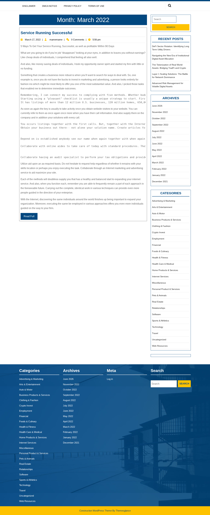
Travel (155, 333)
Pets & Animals (159, 295)
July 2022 (156, 137)
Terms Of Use (96, 6)
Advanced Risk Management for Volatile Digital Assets (167, 85)
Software (156, 314)
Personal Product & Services (166, 289)
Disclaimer (28, 6)
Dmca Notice (49, 6)
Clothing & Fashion (161, 226)
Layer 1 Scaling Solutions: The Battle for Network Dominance (170, 75)
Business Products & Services (166, 220)
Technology (157, 327)
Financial (156, 245)
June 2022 (157, 143)
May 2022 (157, 150)
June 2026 (157, 106)
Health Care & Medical (163, 264)
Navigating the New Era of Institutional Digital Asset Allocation (170, 57)
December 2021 (160, 181)
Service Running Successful (46, 33)
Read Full (29, 216)
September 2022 (160, 124)
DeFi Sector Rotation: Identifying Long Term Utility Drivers (170, 48)
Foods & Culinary (160, 251)
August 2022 (158, 131)
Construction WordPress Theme (95, 510)
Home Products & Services (165, 270)
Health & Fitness (160, 257)
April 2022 (157, 156)
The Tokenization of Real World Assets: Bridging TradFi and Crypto (169, 66)
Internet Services (160, 276)
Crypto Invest (158, 232)
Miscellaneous (159, 283)
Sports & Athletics (160, 320)
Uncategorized (159, 339)
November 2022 (160, 112)
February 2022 (159, 169)
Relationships (158, 308)
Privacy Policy (72, 6)
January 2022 (158, 175)
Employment (158, 238)
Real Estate (157, 301)
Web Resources (160, 346)
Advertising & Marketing (163, 201)
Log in (110, 379)
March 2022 (158, 162)
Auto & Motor (158, 213)
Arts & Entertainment (162, 207)
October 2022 (158, 118)
